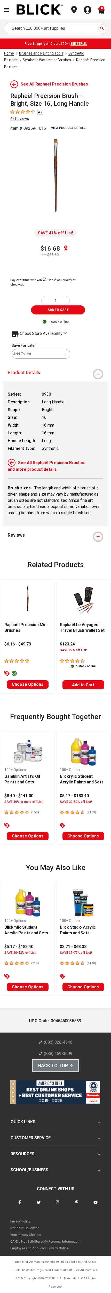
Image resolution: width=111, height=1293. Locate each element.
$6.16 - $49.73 (17, 644)
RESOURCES (22, 1153)
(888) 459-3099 (58, 1053)
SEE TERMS (78, 43)
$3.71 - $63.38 (73, 946)
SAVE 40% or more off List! (23, 802)
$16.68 (50, 248)
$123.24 (67, 644)
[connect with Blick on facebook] (19, 1205)
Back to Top (53, 1065)
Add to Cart (83, 684)
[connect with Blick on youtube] (95, 1205)
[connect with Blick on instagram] (57, 1205)
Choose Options (27, 684)
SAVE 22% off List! (73, 650)
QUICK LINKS (23, 1121)
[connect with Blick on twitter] (39, 1205)
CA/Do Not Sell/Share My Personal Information (45, 1241)
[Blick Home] (40, 10)
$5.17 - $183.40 (74, 795)
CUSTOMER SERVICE (31, 1137)
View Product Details (68, 128)
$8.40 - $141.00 (18, 795)
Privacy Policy (20, 1221)
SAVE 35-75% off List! (76, 953)
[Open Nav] (6, 10)
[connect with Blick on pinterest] (77, 1205)
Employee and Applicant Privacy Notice (39, 1248)
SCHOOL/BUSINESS (29, 1169)
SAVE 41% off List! (55, 232)
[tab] (55, 372)
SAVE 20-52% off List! (76, 802)
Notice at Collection (24, 1228)
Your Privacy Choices (25, 1235)
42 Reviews (19, 119)
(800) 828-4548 (58, 1042)
